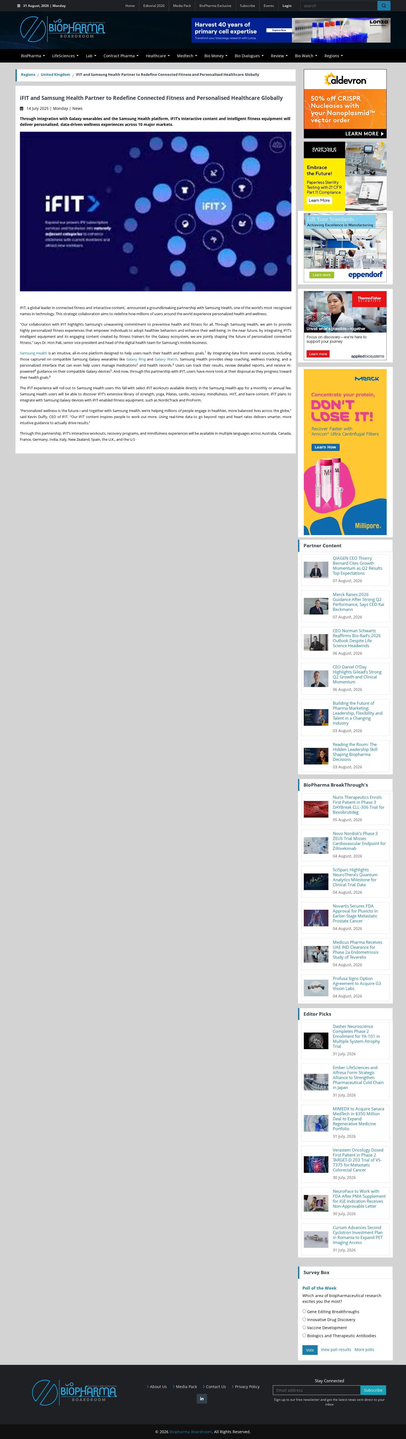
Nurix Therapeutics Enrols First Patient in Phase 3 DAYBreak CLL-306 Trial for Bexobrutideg (358, 804)
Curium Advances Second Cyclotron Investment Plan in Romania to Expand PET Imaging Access (358, 1235)
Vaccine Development (326, 1327)
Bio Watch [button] (304, 55)
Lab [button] (89, 55)
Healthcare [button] (156, 55)
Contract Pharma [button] (119, 55)
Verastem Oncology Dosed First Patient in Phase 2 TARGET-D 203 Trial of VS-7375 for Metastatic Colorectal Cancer (358, 1160)
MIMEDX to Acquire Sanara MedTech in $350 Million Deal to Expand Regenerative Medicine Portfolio (358, 1118)
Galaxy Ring (136, 359)
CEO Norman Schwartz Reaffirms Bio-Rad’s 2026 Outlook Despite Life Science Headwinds (357, 638)
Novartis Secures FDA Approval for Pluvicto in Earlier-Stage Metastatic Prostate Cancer (355, 913)
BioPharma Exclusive (215, 6)
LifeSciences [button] (63, 55)
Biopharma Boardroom (191, 1431)
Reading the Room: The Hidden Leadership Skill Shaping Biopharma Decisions (355, 751)
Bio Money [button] (214, 55)
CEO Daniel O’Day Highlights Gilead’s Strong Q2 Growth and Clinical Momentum (357, 674)
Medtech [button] (185, 55)
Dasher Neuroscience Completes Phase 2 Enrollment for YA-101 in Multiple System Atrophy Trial (356, 1036)
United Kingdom (55, 74)
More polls (364, 1349)
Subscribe (247, 6)
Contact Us (215, 1386)
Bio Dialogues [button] (247, 55)
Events (269, 6)
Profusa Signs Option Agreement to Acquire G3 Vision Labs (357, 983)
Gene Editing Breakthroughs (332, 1311)
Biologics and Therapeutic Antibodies (341, 1335)
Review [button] (277, 55)
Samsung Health (33, 353)
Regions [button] (332, 55)
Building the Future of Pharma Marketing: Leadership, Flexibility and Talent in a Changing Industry (358, 713)
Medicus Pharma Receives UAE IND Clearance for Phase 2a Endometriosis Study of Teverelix (357, 949)
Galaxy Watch (166, 359)
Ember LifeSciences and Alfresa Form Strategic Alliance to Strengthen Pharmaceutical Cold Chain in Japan (358, 1077)
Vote (310, 1350)
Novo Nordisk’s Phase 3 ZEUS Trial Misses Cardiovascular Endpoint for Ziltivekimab (359, 841)
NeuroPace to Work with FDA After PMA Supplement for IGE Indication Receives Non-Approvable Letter (359, 1198)
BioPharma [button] (31, 55)
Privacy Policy (247, 1386)
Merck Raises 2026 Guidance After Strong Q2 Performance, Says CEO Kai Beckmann (358, 602)
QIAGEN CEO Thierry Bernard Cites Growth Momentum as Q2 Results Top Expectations (357, 565)
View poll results (336, 1349)
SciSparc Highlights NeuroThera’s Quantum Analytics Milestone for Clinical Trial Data (355, 877)
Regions (28, 74)
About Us (158, 1386)
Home (130, 6)
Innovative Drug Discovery (330, 1319)
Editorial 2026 (154, 6)
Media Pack (182, 6)
